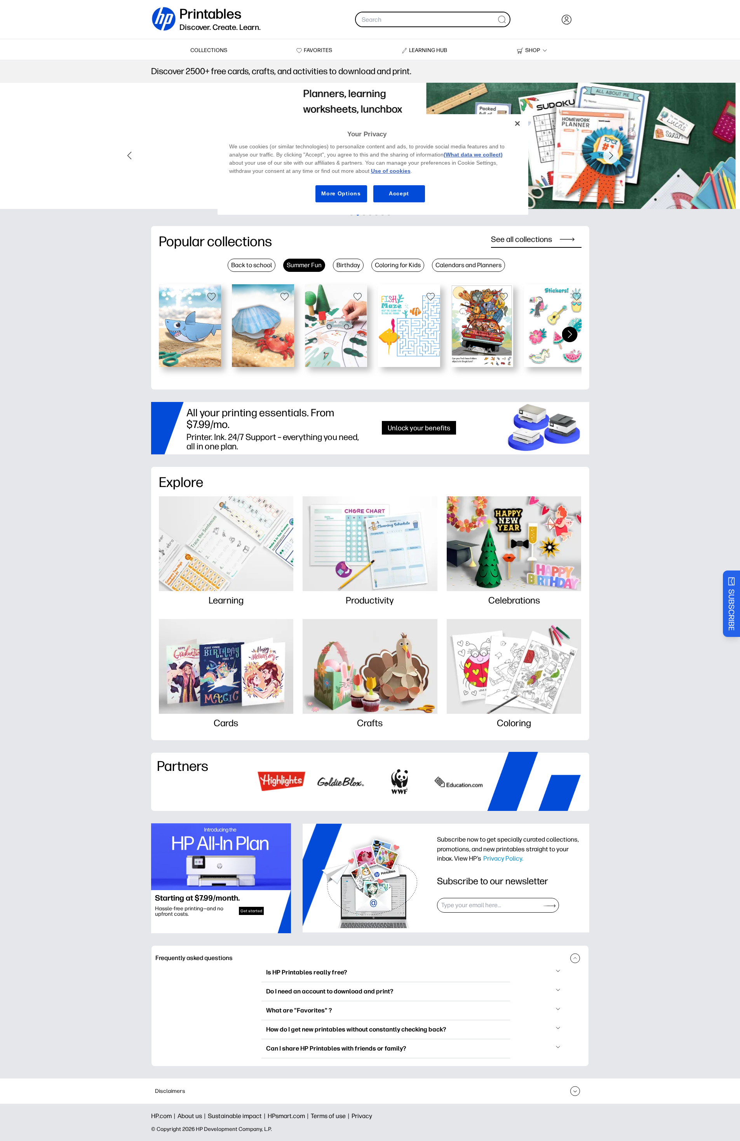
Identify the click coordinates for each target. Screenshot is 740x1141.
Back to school (251, 265)
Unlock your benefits (419, 428)
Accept (399, 193)
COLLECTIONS (208, 50)
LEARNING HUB (428, 50)
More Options (340, 193)
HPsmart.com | (289, 1116)
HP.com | (164, 1116)
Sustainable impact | (238, 1116)
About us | (193, 1116)
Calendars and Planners (468, 265)
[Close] (517, 123)
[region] (373, 164)
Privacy (362, 1116)
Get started (251, 910)
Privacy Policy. (503, 858)
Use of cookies (391, 171)
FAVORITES (318, 50)
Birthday (348, 265)
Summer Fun (304, 265)
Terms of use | (331, 1116)
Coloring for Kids (398, 265)
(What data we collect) (473, 154)
